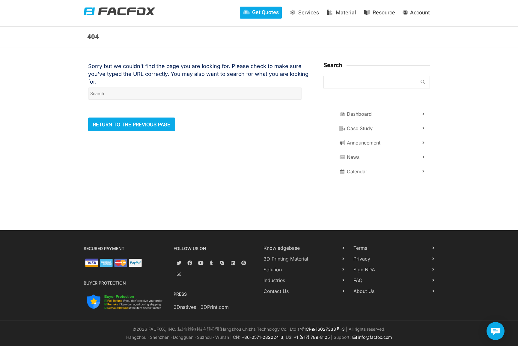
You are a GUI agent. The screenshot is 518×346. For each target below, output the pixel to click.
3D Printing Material (285, 259)
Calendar (356, 171)
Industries (274, 280)
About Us (363, 291)
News (352, 157)
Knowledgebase (281, 248)
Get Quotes (265, 12)
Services (308, 13)
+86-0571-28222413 (262, 337)
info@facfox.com (374, 337)
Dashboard (358, 114)
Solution (272, 270)
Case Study (359, 128)
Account (420, 13)
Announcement (362, 143)
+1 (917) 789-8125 (312, 337)
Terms (360, 248)
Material (346, 13)
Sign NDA (364, 270)
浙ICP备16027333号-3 (322, 329)
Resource (384, 13)
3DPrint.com (215, 307)
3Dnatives (185, 307)
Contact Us (276, 291)
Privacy (361, 259)
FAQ (357, 280)
